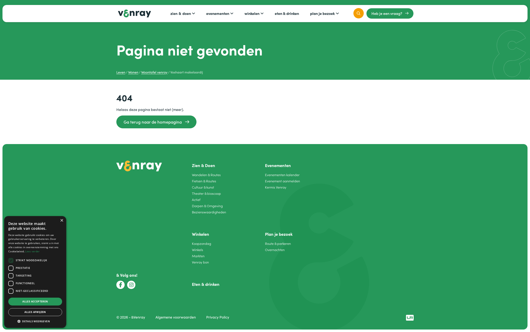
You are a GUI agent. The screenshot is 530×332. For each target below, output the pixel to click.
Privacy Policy (217, 317)
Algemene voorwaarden (175, 317)
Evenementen (217, 13)
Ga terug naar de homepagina (153, 122)
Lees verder (32, 251)
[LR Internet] (410, 317)
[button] (35, 321)
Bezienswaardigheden (209, 212)
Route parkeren (278, 243)
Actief (196, 199)
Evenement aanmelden (282, 181)
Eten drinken (287, 13)
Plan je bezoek (322, 13)
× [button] (61, 220)
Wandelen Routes (206, 175)
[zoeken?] (358, 13)
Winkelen (252, 13)
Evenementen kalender (282, 175)
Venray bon (200, 262)
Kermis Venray (275, 187)
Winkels (197, 250)
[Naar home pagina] (139, 165)
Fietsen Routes (204, 181)
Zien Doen (180, 13)
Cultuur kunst (203, 187)
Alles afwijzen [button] (35, 312)
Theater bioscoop (206, 193)
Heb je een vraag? (386, 13)
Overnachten (275, 250)
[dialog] (35, 272)
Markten (198, 256)
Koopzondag (201, 243)
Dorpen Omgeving (207, 206)
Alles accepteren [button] (35, 301)
